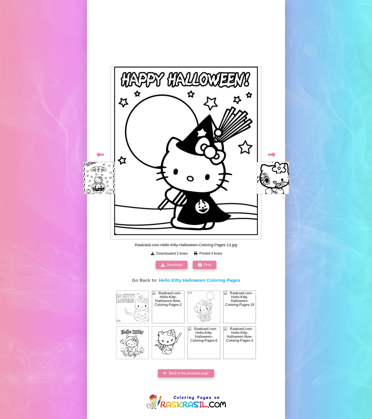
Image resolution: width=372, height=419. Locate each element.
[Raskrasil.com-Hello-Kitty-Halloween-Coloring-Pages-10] (132, 342)
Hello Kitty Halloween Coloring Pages (199, 280)
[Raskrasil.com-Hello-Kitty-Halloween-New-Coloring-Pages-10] (204, 307)
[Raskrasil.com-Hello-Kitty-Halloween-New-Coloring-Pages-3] (239, 342)
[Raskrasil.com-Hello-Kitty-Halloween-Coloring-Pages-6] (204, 342)
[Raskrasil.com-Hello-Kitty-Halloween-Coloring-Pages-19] (239, 307)
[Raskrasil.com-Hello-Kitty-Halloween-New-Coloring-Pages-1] (132, 307)
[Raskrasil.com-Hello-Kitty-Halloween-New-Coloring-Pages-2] (168, 307)
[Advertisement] (186, 34)
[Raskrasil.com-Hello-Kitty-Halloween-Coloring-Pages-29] (168, 342)
